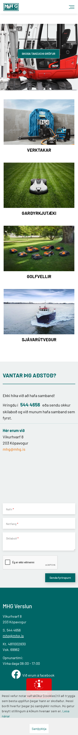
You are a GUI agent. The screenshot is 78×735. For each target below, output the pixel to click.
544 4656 (30, 404)
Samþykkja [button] (39, 728)
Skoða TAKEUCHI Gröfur (38, 53)
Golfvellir (39, 276)
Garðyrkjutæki (39, 213)
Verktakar (39, 150)
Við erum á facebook (39, 675)
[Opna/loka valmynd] (72, 5)
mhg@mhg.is (14, 449)
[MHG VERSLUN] (11, 6)
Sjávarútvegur (39, 339)
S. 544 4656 (12, 630)
